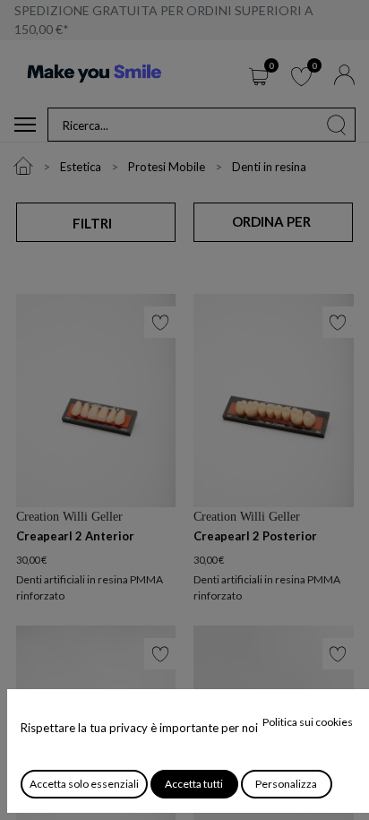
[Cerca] (337, 125)
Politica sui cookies (307, 722)
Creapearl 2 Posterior (255, 536)
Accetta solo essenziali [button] (84, 783)
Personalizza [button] (286, 783)
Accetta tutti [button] (194, 783)
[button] (272, 222)
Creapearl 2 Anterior (75, 536)
